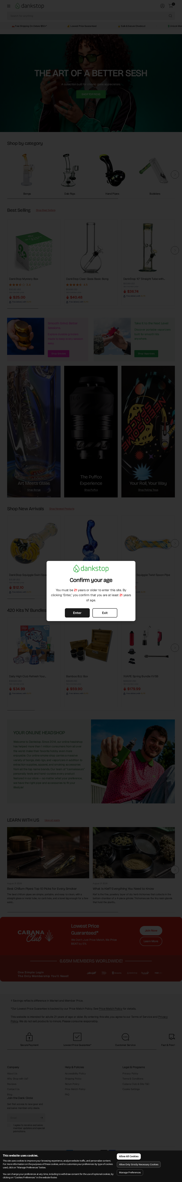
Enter (77, 613)
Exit (105, 613)
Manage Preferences (130, 1172)
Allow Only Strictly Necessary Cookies (138, 1164)
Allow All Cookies (128, 1156)
